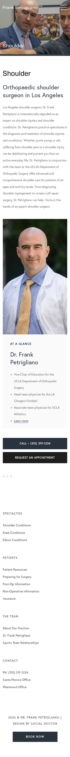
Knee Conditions (14, 533)
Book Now (35, 736)
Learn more (21, 421)
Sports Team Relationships (21, 643)
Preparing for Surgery (17, 577)
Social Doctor (44, 723)
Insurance (9, 598)
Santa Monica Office (17, 680)
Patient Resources (15, 569)
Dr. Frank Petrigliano (16, 635)
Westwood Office (15, 687)
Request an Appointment (35, 457)
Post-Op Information (16, 584)
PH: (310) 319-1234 (15, 672)
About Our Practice (16, 628)
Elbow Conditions (15, 540)
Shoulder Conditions (17, 525)
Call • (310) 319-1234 (35, 443)
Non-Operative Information (21, 591)
